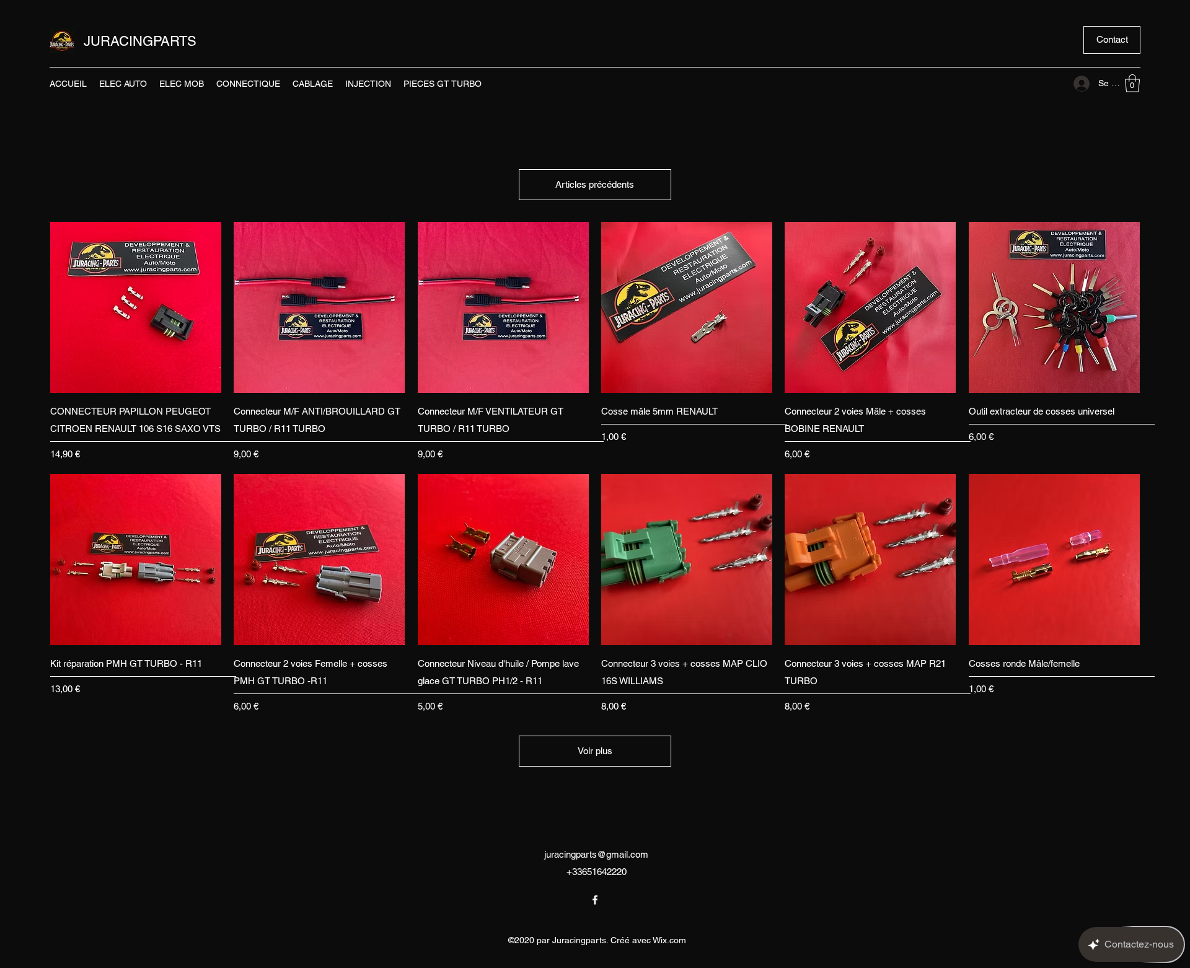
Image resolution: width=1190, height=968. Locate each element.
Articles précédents (594, 184)
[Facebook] (595, 900)
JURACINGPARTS (140, 41)
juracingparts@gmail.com (596, 854)
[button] (1111, 40)
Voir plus (595, 751)
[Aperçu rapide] (135, 307)
